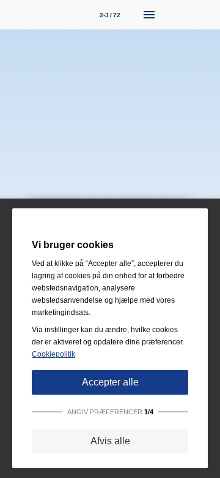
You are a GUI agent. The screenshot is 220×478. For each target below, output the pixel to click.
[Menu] (149, 14)
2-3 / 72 (110, 15)
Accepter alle (110, 382)
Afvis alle (110, 441)
